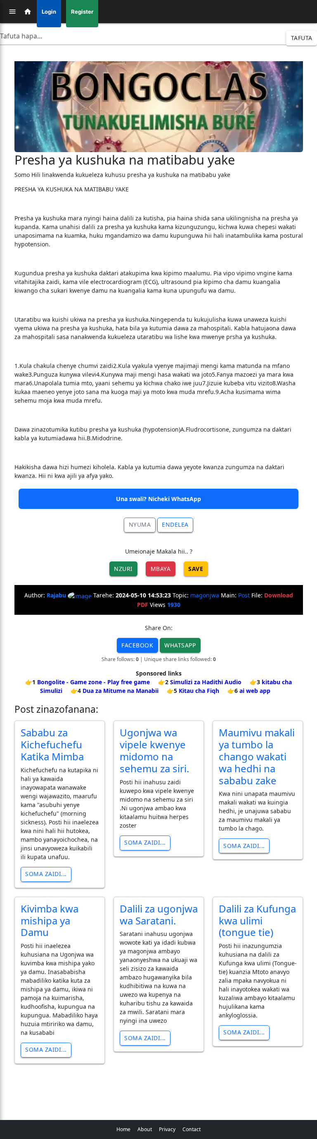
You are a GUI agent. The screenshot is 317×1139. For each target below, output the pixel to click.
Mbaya (161, 569)
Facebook (137, 645)
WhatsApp (180, 645)
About (144, 1129)
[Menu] (12, 11)
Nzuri (123, 569)
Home (123, 1129)
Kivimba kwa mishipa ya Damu (49, 920)
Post (244, 595)
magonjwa (204, 595)
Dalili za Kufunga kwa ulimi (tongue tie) (257, 920)
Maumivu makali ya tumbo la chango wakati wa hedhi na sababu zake (257, 756)
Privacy (167, 1129)
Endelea (175, 524)
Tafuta (301, 38)
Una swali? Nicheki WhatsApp (158, 499)
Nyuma (140, 524)
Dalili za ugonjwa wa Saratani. (159, 914)
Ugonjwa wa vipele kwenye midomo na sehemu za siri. (154, 750)
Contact (191, 1129)
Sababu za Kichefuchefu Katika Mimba (52, 744)
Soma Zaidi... (46, 874)
